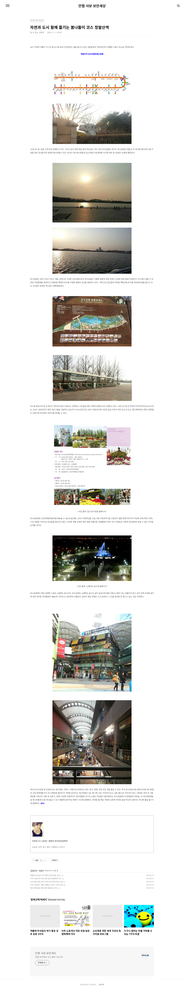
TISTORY (92, 984)
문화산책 (34, 870)
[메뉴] (7, 6)
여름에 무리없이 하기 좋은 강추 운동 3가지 (45, 875)
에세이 (41, 870)
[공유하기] (41, 860)
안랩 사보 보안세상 (92, 5)
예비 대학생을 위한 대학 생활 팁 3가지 (43, 888)
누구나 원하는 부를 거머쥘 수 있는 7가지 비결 (46, 885)
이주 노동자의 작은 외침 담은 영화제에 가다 (45, 878)
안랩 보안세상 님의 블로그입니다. (49, 956)
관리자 (101, 984)
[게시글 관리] (44, 860)
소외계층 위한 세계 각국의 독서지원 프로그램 (46, 881)
